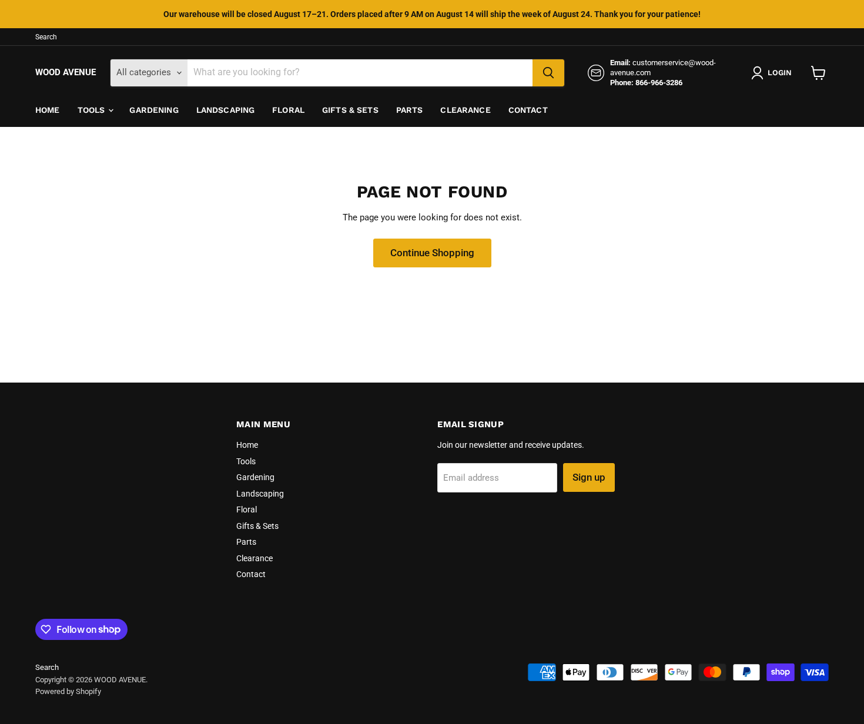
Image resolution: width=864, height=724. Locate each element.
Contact (528, 110)
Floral (288, 110)
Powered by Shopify (68, 691)
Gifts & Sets (350, 110)
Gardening (153, 110)
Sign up (588, 477)
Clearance (465, 110)
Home (47, 110)
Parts (409, 110)
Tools (93, 110)
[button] (773, 73)
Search (46, 37)
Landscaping (225, 110)
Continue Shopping (432, 253)
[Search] (548, 72)
